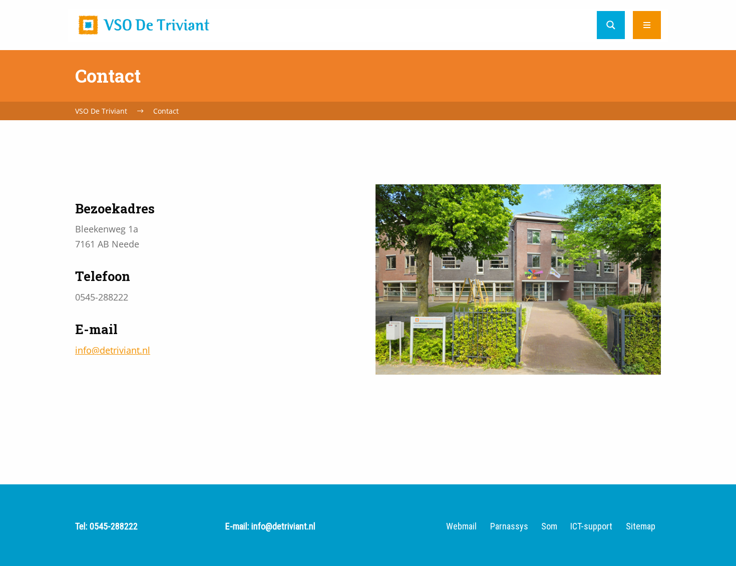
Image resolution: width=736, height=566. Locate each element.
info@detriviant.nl (112, 350)
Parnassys (509, 526)
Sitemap (640, 526)
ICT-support (591, 526)
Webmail (461, 526)
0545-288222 (114, 526)
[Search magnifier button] (611, 25)
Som (549, 526)
